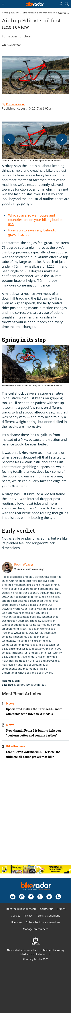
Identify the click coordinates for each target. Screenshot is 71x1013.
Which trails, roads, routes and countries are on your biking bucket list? (35, 219)
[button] (35, 142)
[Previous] (9, 139)
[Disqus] (35, 814)
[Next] (61, 139)
